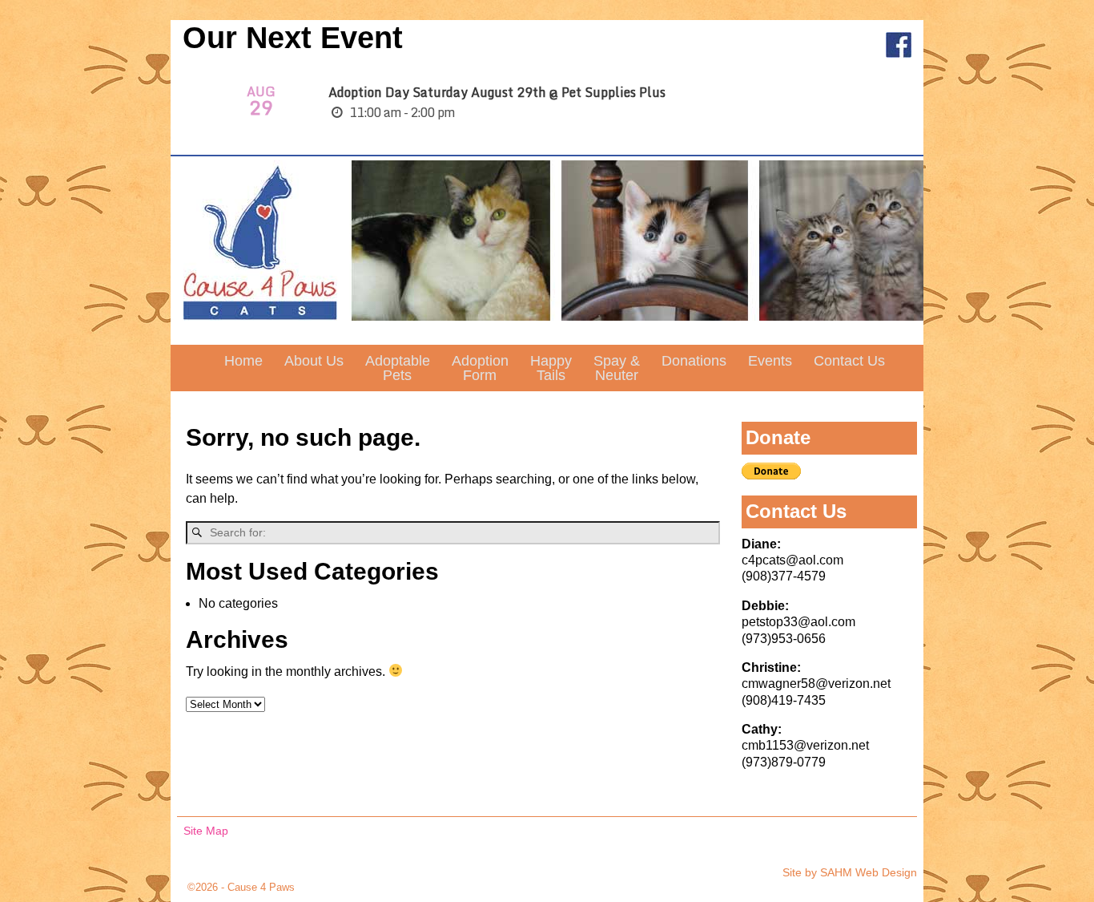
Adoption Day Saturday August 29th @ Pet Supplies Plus (497, 92)
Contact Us (849, 361)
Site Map (205, 830)
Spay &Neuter (616, 368)
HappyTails (551, 368)
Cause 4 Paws (261, 887)
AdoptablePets (397, 368)
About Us (314, 361)
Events (770, 361)
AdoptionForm (480, 368)
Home (243, 361)
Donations (694, 361)
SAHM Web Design (868, 872)
